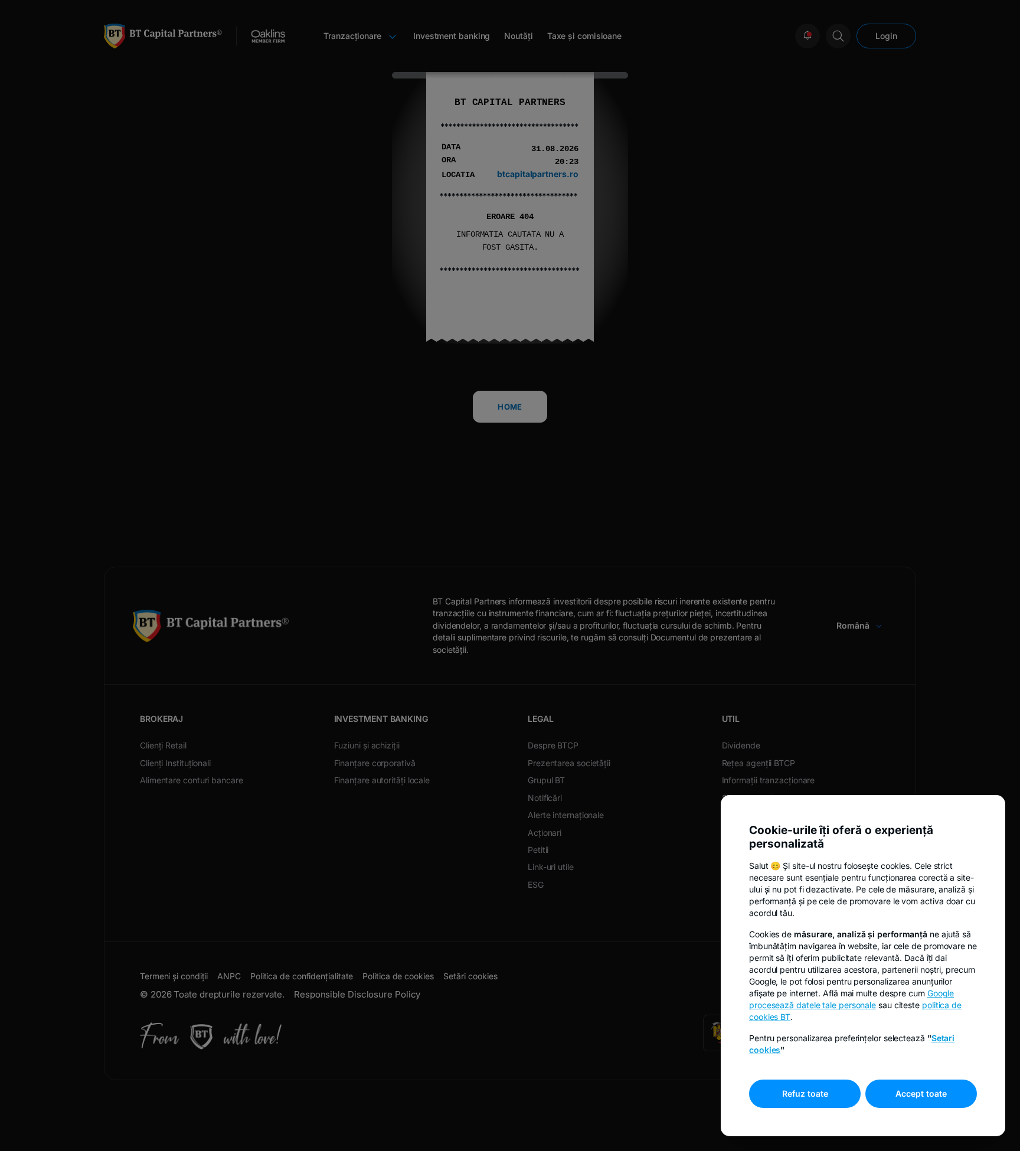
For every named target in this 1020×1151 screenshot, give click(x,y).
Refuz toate (805, 1093)
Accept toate (921, 1093)
